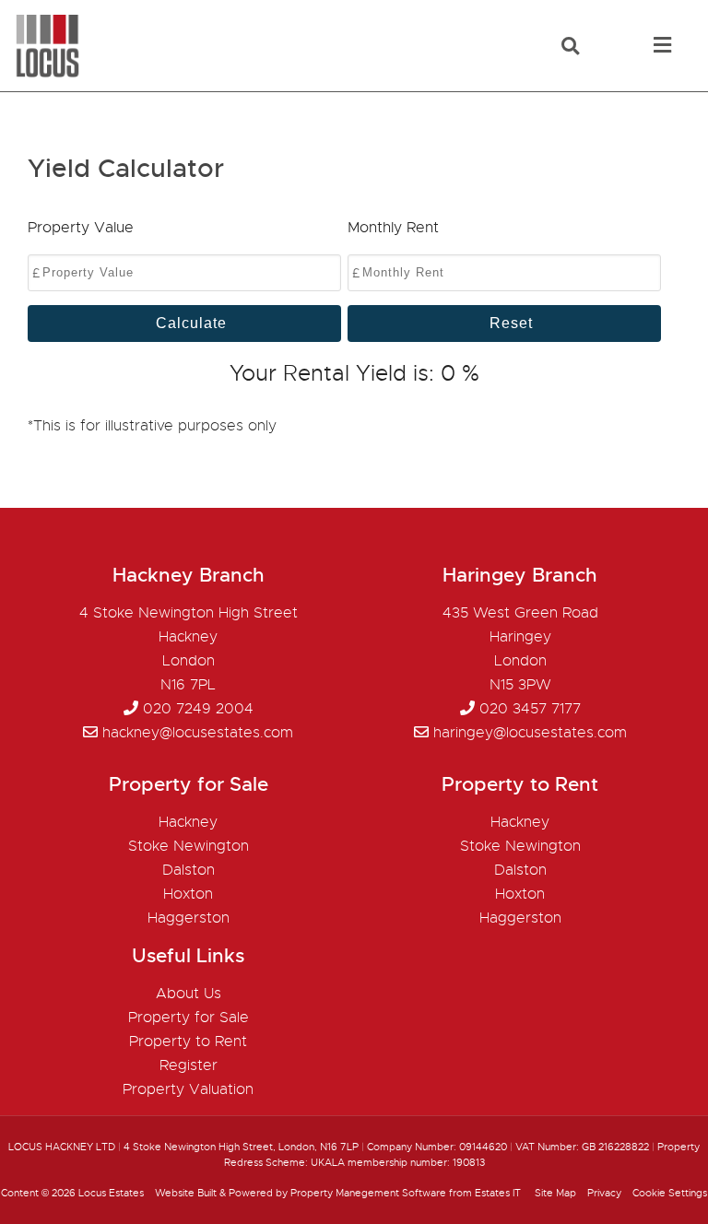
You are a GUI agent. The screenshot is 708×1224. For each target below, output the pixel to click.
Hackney (188, 822)
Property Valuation (188, 1089)
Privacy (604, 1192)
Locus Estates (111, 1192)
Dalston (188, 870)
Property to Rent (188, 1041)
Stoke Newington (188, 846)
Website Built (186, 1192)
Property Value (81, 227)
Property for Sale (188, 1017)
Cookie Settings (669, 1192)
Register (188, 1065)
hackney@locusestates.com (197, 733)
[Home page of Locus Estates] (40, 74)
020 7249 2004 (198, 709)
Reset (511, 323)
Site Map (555, 1192)
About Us (188, 993)
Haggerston (189, 918)
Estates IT (498, 1192)
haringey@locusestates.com (530, 733)
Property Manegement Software (368, 1192)
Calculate (191, 323)
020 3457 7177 (530, 709)
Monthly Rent (393, 227)
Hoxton (188, 894)
